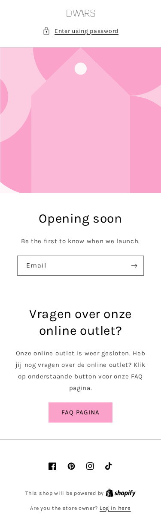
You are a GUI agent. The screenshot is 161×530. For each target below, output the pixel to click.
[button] (80, 31)
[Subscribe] (134, 266)
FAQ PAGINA (80, 412)
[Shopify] (121, 493)
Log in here (115, 508)
